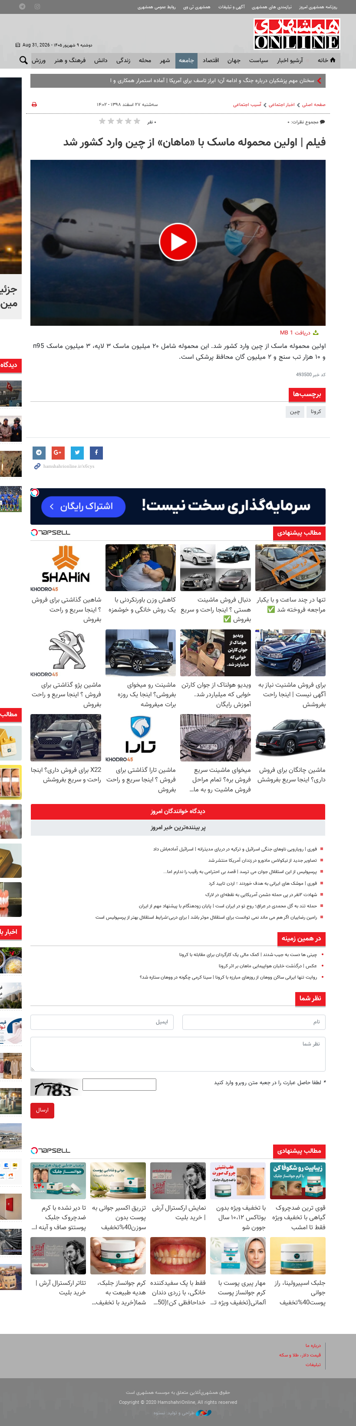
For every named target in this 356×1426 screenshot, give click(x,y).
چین (295, 411)
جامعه (186, 61)
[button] (178, 242)
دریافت (296, 333)
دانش (101, 61)
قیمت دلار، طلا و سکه (300, 1355)
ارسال (42, 1110)
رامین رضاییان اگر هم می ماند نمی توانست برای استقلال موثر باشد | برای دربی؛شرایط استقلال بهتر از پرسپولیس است (206, 917)
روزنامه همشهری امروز (318, 7)
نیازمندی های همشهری (272, 7)
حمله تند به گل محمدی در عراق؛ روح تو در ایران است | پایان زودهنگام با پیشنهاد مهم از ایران (228, 906)
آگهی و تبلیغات (231, 7)
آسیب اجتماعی (247, 105)
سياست (258, 61)
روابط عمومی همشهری (157, 7)
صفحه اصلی (314, 105)
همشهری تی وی (197, 7)
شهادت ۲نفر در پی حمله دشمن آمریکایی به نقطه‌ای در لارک (261, 895)
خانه (323, 61)
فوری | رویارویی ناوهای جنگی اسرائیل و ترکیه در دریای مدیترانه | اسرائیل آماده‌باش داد (235, 849)
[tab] (178, 812)
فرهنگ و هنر (70, 61)
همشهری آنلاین (292, 34)
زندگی (123, 61)
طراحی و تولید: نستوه (175, 1413)
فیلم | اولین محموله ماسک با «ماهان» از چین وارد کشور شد (194, 143)
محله (145, 61)
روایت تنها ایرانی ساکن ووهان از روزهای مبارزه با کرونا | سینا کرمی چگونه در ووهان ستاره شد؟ (228, 977)
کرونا (316, 411)
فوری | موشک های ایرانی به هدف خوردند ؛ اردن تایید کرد (263, 883)
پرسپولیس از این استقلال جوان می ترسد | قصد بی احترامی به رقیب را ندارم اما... (240, 872)
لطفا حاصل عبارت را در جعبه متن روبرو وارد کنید (270, 1083)
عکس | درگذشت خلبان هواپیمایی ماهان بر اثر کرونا (268, 966)
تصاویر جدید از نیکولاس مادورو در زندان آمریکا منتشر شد (262, 860)
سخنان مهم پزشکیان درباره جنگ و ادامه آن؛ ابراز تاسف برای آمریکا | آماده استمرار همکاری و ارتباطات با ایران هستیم (187, 80)
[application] (178, 243)
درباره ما (313, 1346)
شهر (165, 61)
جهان (234, 61)
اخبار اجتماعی (282, 105)
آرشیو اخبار (290, 61)
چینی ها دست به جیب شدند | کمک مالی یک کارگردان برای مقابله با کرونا (248, 955)
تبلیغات (313, 1365)
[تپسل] (34, 492)
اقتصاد (211, 61)
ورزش (39, 61)
